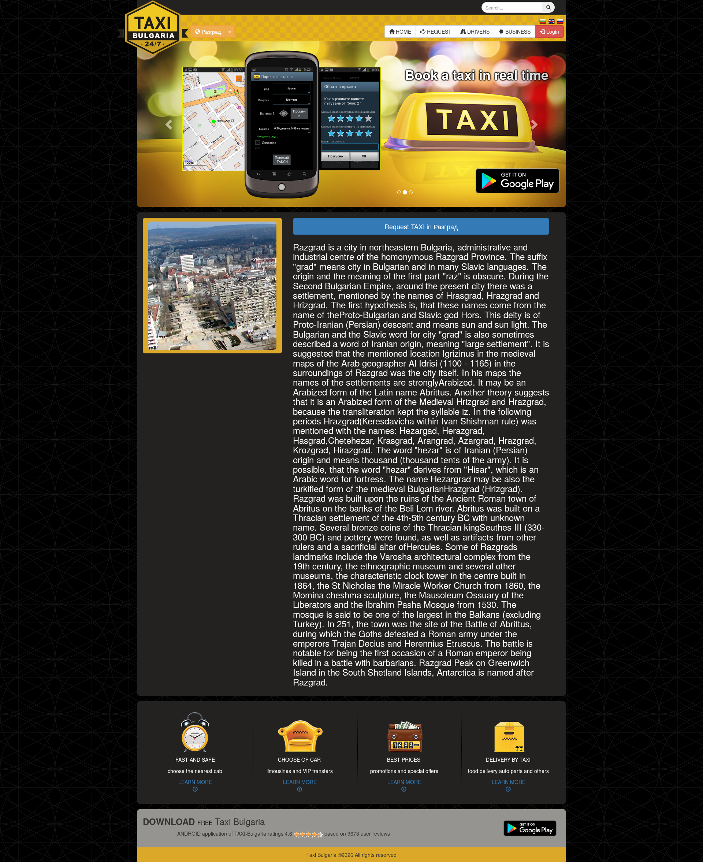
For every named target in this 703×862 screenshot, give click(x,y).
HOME (402, 31)
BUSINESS (517, 31)
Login (552, 31)
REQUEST (438, 31)
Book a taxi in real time (476, 74)
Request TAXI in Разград (421, 226)
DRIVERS (478, 31)
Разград (210, 31)
